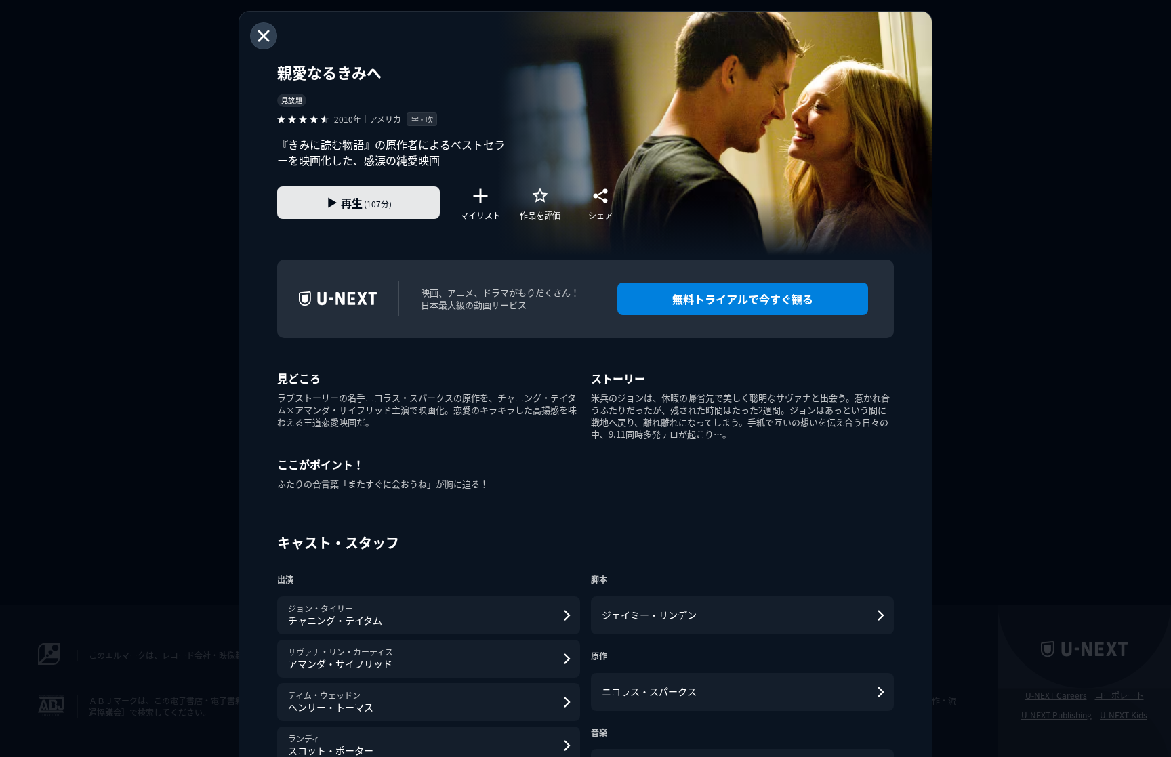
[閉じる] (263, 35)
